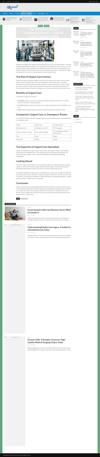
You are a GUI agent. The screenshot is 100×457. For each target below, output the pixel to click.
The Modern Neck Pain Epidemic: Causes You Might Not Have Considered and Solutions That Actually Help (75, 20)
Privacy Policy (16, 1)
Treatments (40, 13)
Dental (11, 13)
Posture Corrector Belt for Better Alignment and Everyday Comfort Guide (59, 19)
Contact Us (9, 1)
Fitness (17, 13)
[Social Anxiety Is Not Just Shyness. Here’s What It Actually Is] (3, 18)
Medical (29, 13)
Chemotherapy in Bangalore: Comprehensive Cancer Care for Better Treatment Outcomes (91, 20)
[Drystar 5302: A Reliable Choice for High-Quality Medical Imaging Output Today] (35, 19)
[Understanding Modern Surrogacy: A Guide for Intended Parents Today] (19, 18)
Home (3, 1)
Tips (34, 13)
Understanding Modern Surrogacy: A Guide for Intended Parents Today (27, 19)
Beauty (5, 13)
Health (23, 13)
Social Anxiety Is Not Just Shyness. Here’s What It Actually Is (11, 19)
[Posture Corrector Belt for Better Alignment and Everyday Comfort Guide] (51, 18)
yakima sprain (64, 66)
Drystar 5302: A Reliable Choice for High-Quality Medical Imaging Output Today (43, 19)
